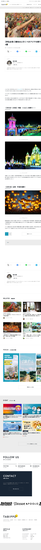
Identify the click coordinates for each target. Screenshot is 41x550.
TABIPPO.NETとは (32, 1)
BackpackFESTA (25, 536)
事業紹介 (39, 1)
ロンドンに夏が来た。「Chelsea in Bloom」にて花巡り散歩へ (12, 315)
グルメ (32, 537)
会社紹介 (36, 1)
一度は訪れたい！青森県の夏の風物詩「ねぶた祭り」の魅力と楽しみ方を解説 (12, 335)
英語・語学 (32, 536)
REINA (11, 317)
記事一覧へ (15, 64)
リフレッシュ (24, 539)
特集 (18, 4)
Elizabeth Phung (25, 139)
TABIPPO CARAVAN (6, 313)
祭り (8, 242)
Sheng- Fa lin (24, 217)
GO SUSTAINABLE (25, 533)
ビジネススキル (25, 535)
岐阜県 (24, 333)
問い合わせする (16, 488)
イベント (20, 4)
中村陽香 (11, 338)
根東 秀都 (15, 61)
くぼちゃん (31, 338)
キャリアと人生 (33, 533)
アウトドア (35, 4)
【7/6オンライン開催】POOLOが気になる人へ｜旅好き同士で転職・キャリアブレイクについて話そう (12, 434)
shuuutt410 (20, 89)
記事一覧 (15, 4)
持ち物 (32, 535)
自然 (31, 539)
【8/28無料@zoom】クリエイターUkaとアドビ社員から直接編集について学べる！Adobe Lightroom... (12, 417)
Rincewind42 (24, 172)
